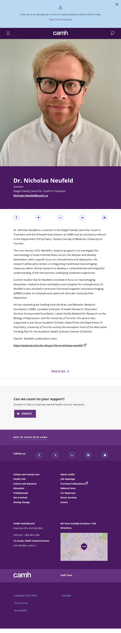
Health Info (19, 478)
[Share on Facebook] (16, 218)
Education (18, 488)
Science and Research (25, 483)
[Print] (104, 218)
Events (64, 502)
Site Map (66, 595)
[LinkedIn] (72, 455)
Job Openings (67, 478)
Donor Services (68, 497)
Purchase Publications (72, 483)
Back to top (58, 371)
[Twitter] (55, 455)
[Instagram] (88, 455)
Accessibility (20, 610)
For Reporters (67, 492)
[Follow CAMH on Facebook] (39, 455)
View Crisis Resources (60, 19)
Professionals (20, 492)
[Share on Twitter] (38, 218)
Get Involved (20, 497)
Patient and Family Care (26, 474)
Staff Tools (66, 575)
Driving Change (21, 502)
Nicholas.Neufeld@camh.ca (30, 195)
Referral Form (67, 488)
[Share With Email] (82, 218)
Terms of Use (21, 603)
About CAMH (67, 474)
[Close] (117, 5)
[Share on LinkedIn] (60, 218)
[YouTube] (105, 455)
